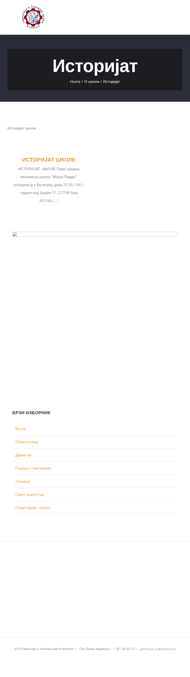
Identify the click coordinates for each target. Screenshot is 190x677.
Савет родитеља (29, 494)
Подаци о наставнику (33, 468)
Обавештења (26, 441)
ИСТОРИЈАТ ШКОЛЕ (49, 159)
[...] (55, 200)
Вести (20, 428)
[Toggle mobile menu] (181, 12)
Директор (23, 454)
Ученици (22, 481)
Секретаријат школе (32, 507)
